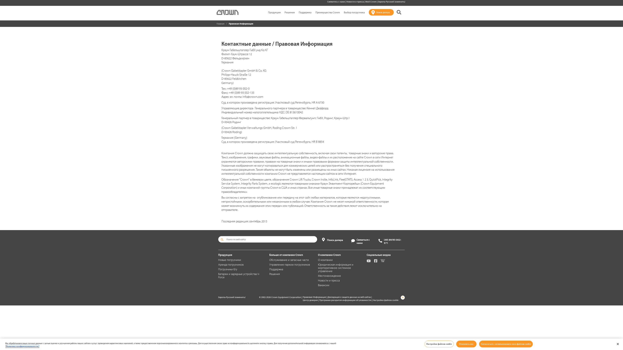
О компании (325, 260)
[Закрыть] (617, 344)
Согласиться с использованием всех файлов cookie (506, 344)
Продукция (274, 12)
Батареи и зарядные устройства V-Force (239, 275)
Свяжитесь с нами (336, 1)
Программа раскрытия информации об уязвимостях (345, 300)
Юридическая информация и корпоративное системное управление (335, 268)
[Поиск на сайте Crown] (399, 12)
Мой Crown (371, 1)
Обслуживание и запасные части (289, 260)
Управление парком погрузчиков (289, 264)
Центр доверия (310, 300)
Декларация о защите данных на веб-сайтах (349, 297)
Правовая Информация (314, 297)
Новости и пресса (355, 1)
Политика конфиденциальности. (22, 346)
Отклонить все (466, 344)
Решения (290, 12)
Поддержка (305, 12)
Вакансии (323, 285)
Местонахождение (329, 276)
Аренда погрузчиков (231, 264)
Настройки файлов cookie (385, 300)
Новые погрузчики (229, 260)
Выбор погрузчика (354, 12)
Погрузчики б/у (227, 269)
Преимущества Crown (327, 12)
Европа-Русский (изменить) (391, 1)
